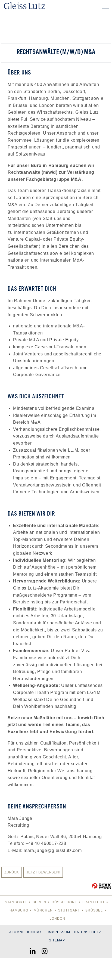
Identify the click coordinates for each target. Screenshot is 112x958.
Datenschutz (87, 932)
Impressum (59, 932)
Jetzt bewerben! (43, 872)
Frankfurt (93, 902)
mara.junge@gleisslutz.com (53, 850)
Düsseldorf (64, 902)
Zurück (11, 872)
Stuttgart (69, 910)
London (57, 918)
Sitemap (57, 940)
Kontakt (35, 932)
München (43, 910)
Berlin (39, 902)
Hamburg (19, 910)
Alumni (16, 932)
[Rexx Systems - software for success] (101, 886)
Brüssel (94, 910)
